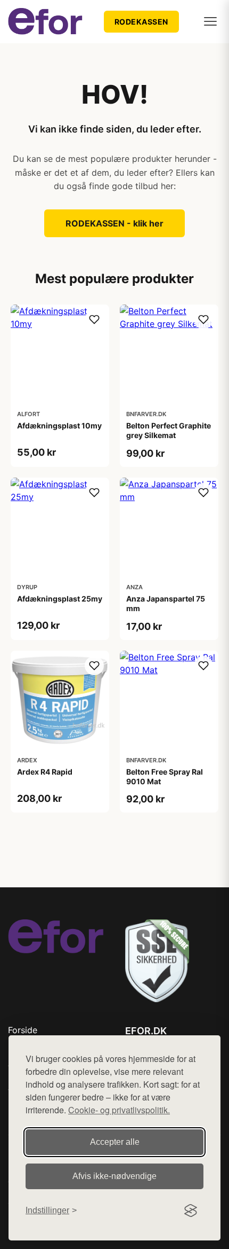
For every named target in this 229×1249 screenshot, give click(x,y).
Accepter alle (115, 1141)
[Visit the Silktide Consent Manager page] (190, 1210)
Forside (22, 1030)
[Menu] (210, 21)
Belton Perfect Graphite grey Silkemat (168, 430)
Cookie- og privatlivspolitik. (119, 1110)
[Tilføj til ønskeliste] (94, 319)
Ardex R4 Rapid (44, 771)
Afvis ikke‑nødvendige (114, 1176)
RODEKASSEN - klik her (114, 223)
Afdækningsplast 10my (59, 425)
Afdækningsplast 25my (59, 598)
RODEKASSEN (141, 21)
